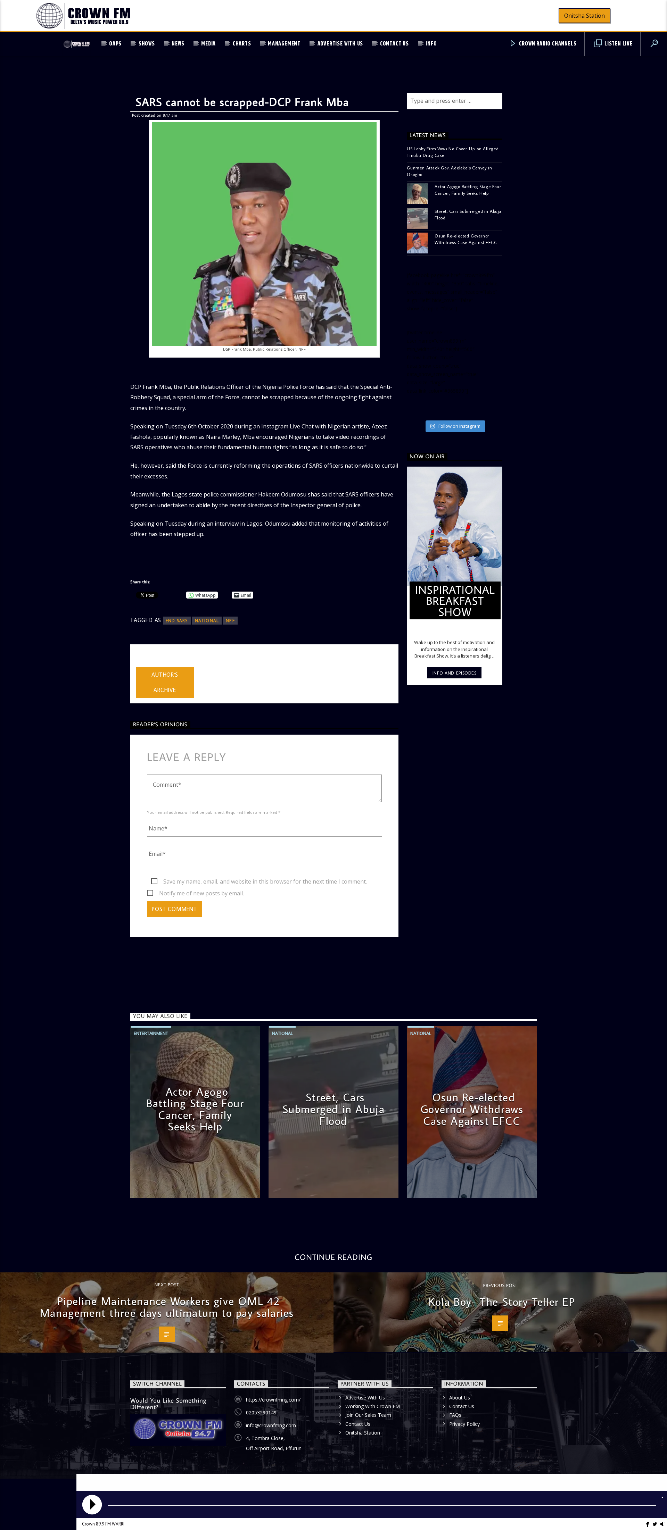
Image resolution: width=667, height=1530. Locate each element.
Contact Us (394, 44)
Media (208, 44)
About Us (459, 1397)
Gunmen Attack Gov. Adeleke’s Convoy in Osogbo (449, 171)
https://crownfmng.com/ (273, 1399)
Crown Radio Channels (547, 44)
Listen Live (618, 44)
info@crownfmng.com (271, 1425)
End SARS (177, 621)
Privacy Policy (464, 1424)
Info (431, 44)
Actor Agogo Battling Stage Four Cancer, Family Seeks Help (468, 190)
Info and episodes (455, 673)
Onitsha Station (584, 15)
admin (143, 662)
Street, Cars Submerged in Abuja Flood (468, 214)
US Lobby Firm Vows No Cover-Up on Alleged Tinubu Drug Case (453, 152)
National (282, 1033)
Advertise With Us (340, 44)
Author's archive (164, 682)
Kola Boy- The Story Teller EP (502, 1301)
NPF (230, 621)
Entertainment (151, 1033)
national (207, 621)
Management (284, 44)
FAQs (455, 1415)
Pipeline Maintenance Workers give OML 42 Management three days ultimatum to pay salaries (167, 1307)
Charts (242, 44)
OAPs (115, 44)
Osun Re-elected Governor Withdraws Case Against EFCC (466, 239)
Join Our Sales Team (368, 1415)
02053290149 (261, 1412)
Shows (147, 44)
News (178, 44)
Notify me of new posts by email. (201, 893)
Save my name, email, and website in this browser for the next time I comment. (265, 881)
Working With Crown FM (372, 1406)
